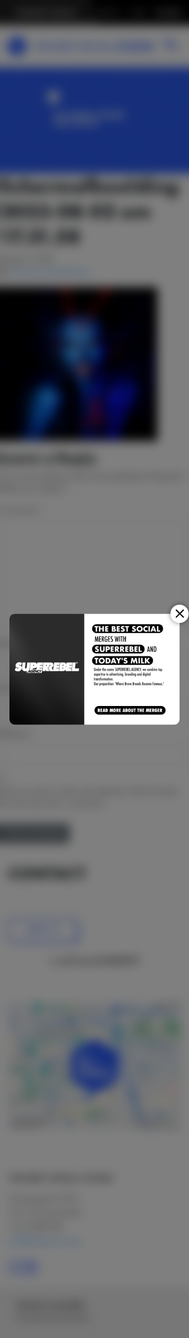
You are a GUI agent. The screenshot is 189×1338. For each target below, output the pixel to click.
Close (180, 613)
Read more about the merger (130, 710)
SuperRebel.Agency (47, 669)
